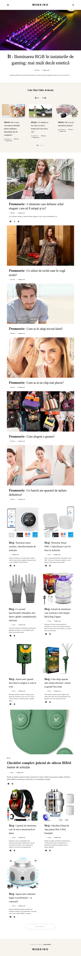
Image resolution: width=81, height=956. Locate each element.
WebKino (40, 4)
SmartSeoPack (47, 944)
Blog (9, 758)
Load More (39, 926)
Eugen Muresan (7, 139)
